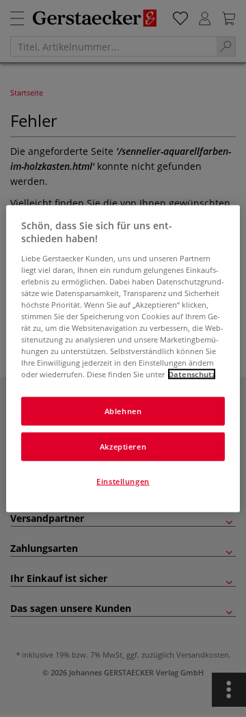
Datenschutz (191, 374)
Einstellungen (122, 481)
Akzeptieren (123, 446)
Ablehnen (123, 411)
